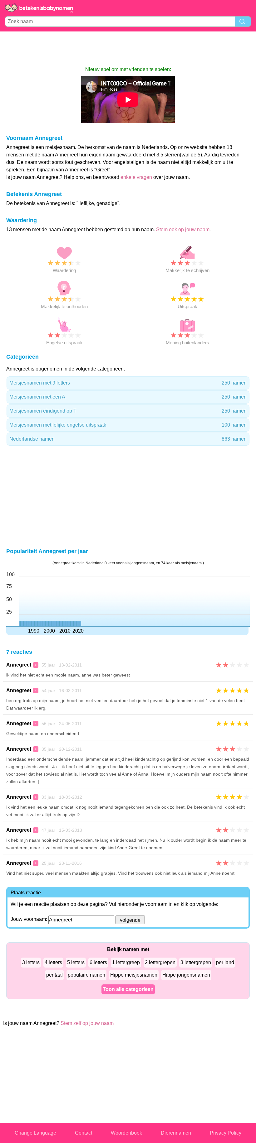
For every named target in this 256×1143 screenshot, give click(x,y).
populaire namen (86, 975)
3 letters (31, 962)
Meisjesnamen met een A (128, 396)
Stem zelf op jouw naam (87, 1023)
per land (225, 962)
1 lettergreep (126, 962)
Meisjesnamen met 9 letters (128, 382)
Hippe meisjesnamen (133, 975)
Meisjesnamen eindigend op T (128, 411)
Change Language (35, 1133)
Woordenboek (126, 1133)
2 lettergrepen (160, 962)
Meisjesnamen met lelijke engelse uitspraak (128, 425)
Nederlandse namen (128, 439)
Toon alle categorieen (128, 989)
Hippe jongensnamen (186, 975)
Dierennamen (176, 1133)
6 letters (98, 962)
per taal (54, 975)
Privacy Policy (225, 1133)
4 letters (53, 962)
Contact (83, 1133)
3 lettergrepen (195, 962)
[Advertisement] (128, 49)
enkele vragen (136, 177)
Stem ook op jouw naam (182, 229)
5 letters (76, 962)
